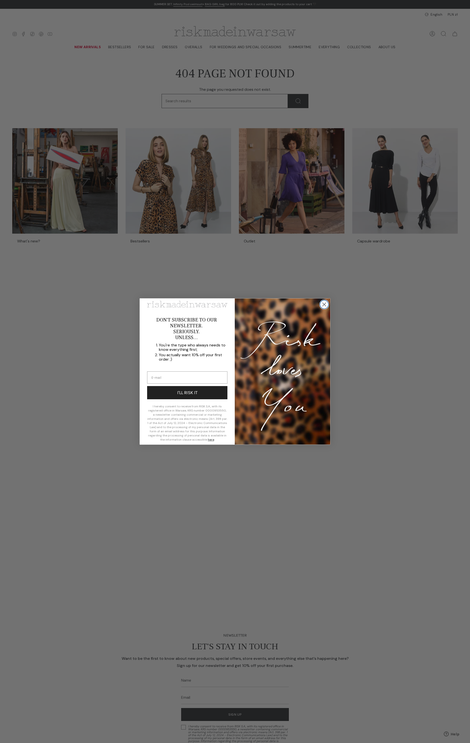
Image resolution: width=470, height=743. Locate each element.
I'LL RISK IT (187, 392)
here (211, 440)
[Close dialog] (324, 304)
